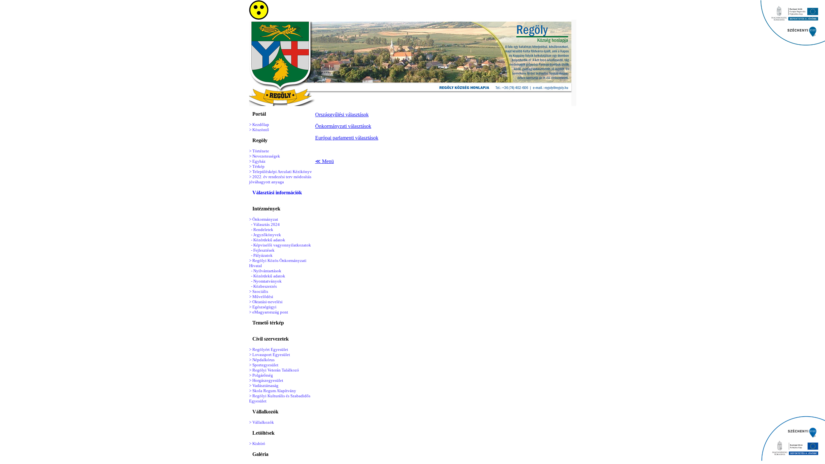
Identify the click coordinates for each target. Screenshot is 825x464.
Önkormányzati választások (343, 126)
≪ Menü (324, 161)
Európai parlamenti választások (346, 137)
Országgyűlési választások (342, 114)
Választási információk (277, 192)
